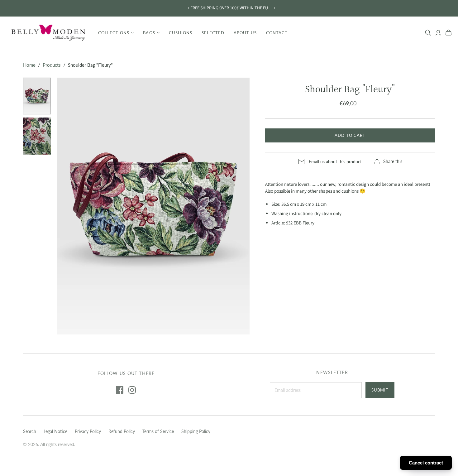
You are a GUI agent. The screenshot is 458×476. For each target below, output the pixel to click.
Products (52, 65)
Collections (113, 32)
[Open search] (428, 33)
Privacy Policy (88, 431)
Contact (277, 32)
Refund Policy (121, 431)
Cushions (180, 32)
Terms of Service (158, 431)
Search (29, 431)
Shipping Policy (195, 431)
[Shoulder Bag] (37, 96)
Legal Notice (55, 431)
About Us (245, 32)
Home (29, 65)
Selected (213, 32)
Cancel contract (426, 462)
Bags (149, 32)
